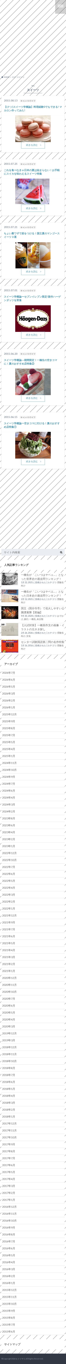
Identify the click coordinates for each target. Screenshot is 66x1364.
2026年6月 (8, 679)
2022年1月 (8, 908)
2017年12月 (9, 1123)
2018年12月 (9, 1047)
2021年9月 (8, 922)
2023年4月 (8, 832)
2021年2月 (8, 963)
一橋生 (32, 619)
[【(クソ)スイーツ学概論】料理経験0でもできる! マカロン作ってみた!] (33, 140)
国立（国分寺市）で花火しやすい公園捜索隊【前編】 (42, 610)
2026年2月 (8, 700)
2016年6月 (8, 1248)
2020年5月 (8, 1012)
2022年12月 (9, 853)
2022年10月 (9, 859)
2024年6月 (8, 790)
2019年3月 (8, 1040)
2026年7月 (8, 672)
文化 (28, 636)
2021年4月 (8, 950)
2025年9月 (8, 721)
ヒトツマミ (20, 1359)
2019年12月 (9, 1033)
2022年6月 (8, 873)
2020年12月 (9, 977)
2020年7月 (8, 998)
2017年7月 (8, 1158)
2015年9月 (8, 1310)
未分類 (40, 619)
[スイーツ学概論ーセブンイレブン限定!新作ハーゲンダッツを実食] (33, 329)
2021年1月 (8, 970)
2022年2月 (8, 901)
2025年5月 (8, 742)
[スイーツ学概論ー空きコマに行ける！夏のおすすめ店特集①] (33, 456)
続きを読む (32, 144)
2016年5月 (8, 1255)
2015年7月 (8, 1324)
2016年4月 (8, 1262)
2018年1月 (8, 1116)
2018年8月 (8, 1068)
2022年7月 (8, 866)
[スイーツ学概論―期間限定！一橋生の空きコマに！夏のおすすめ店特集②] (33, 393)
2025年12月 (9, 714)
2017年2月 (8, 1192)
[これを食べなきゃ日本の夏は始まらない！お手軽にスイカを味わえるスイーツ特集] (32, 202)
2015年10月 (9, 1303)
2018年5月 (8, 1088)
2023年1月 (8, 846)
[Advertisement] (33, 47)
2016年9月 (8, 1227)
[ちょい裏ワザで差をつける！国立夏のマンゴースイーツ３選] (33, 266)
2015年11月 (9, 1296)
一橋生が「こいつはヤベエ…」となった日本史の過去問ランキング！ (42, 593)
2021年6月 (8, 936)
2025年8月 (8, 728)
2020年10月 (9, 991)
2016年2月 (8, 1276)
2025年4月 (8, 749)
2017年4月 (8, 1178)
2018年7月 (8, 1074)
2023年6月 (8, 825)
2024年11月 (9, 762)
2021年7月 (8, 929)
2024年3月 (8, 804)
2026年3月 (8, 693)
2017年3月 (8, 1185)
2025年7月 (8, 735)
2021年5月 (8, 943)
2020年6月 (8, 1005)
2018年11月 (9, 1054)
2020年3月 (8, 1026)
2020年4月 (8, 1019)
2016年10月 (9, 1220)
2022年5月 (8, 880)
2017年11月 (9, 1130)
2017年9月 (8, 1144)
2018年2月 (8, 1109)
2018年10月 (9, 1061)
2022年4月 (8, 887)
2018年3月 (8, 1102)
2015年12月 (9, 1289)
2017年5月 (8, 1172)
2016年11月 (9, 1213)
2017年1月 (8, 1199)
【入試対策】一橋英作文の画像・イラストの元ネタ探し (42, 627)
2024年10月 (9, 769)
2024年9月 (8, 776)
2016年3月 (8, 1269)
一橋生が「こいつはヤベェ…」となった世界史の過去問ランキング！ (42, 576)
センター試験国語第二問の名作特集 (42, 641)
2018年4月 (8, 1095)
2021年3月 (8, 957)
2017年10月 (9, 1137)
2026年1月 (8, 707)
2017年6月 (8, 1165)
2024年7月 (8, 783)
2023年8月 (8, 818)
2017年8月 (8, 1151)
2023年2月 (8, 839)
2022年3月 (8, 894)
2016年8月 (8, 1234)
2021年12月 (9, 915)
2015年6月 (8, 1331)
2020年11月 (9, 984)
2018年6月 (8, 1081)
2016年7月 (8, 1241)
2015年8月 (8, 1317)
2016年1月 (8, 1283)
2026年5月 (8, 686)
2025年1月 (8, 755)
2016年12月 (9, 1206)
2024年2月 (8, 811)
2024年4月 (8, 797)
